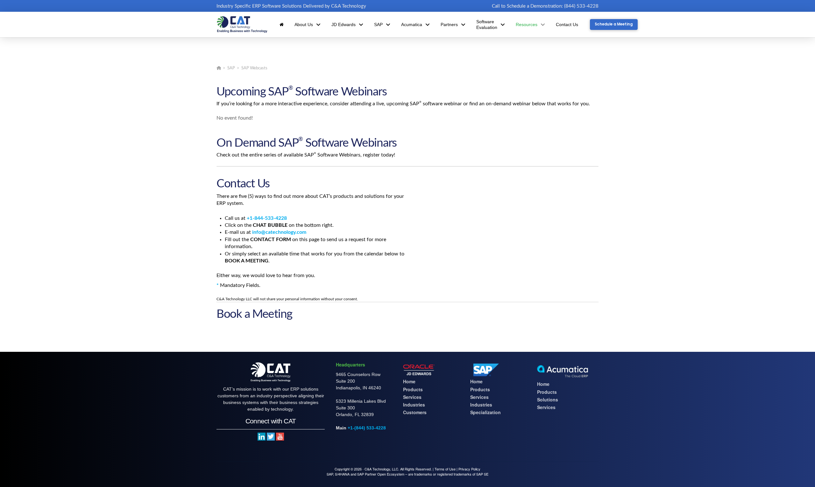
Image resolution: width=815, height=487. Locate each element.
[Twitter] (271, 436)
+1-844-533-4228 (267, 218)
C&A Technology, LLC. (382, 468)
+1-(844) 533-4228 (367, 427)
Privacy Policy (469, 468)
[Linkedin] (262, 436)
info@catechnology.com (279, 232)
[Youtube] (280, 436)
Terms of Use (445, 468)
